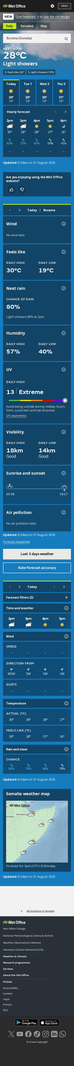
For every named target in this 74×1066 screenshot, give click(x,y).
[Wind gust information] (63, 223)
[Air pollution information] (63, 512)
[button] (30, 814)
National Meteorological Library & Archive (28, 935)
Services (8, 969)
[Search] (65, 38)
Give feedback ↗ (27, 17)
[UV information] (63, 369)
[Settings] (52, 6)
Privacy (7, 1004)
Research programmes (16, 962)
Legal (6, 999)
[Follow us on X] (11, 1033)
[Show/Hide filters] (66, 597)
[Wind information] (66, 636)
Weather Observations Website (22, 942)
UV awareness (16, 416)
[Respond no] (22, 189)
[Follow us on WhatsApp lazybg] (62, 1033)
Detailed (27, 26)
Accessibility (10, 988)
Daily (9, 26)
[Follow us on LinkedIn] (54, 1033)
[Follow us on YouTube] (20, 1033)
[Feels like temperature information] (63, 251)
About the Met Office (16, 975)
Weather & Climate (15, 956)
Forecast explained (16, 542)
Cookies (8, 993)
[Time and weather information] (66, 608)
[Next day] (20, 210)
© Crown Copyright (37, 1042)
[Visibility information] (63, 431)
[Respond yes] (11, 189)
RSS (5, 1010)
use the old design (57, 17)
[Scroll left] (56, 112)
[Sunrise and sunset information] (63, 473)
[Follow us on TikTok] (37, 1033)
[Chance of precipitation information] (63, 288)
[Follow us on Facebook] (28, 1033)
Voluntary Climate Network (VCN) (23, 949)
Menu (64, 6)
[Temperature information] (66, 703)
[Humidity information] (63, 333)
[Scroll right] (65, 112)
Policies (7, 981)
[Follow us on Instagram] (45, 1033)
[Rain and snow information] (66, 749)
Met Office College (14, 928)
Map (44, 26)
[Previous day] (10, 210)
